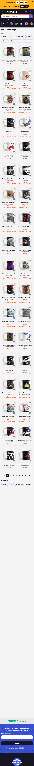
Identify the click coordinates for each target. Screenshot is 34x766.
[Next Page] (29, 475)
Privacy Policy (21, 747)
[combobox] (15, 16)
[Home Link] (11, 12)
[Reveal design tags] (14, 56)
